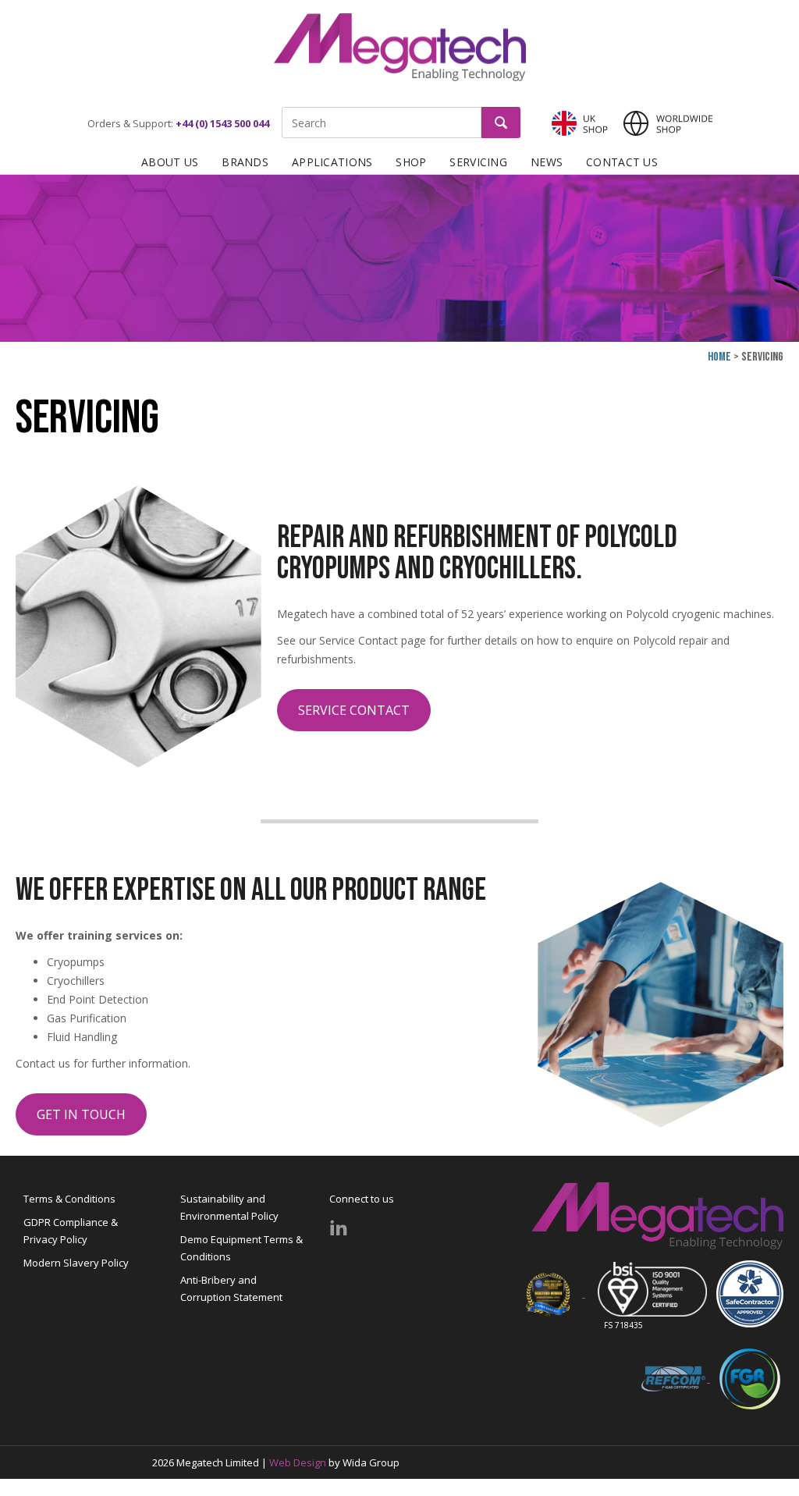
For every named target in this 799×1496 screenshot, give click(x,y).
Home (719, 357)
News (547, 162)
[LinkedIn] (338, 1227)
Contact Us (622, 162)
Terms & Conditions (69, 1199)
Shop (411, 162)
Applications (332, 162)
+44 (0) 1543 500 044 (222, 123)
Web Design (297, 1462)
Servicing (478, 162)
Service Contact (354, 710)
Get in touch (81, 1114)
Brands (245, 162)
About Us (169, 162)
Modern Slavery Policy (76, 1263)
